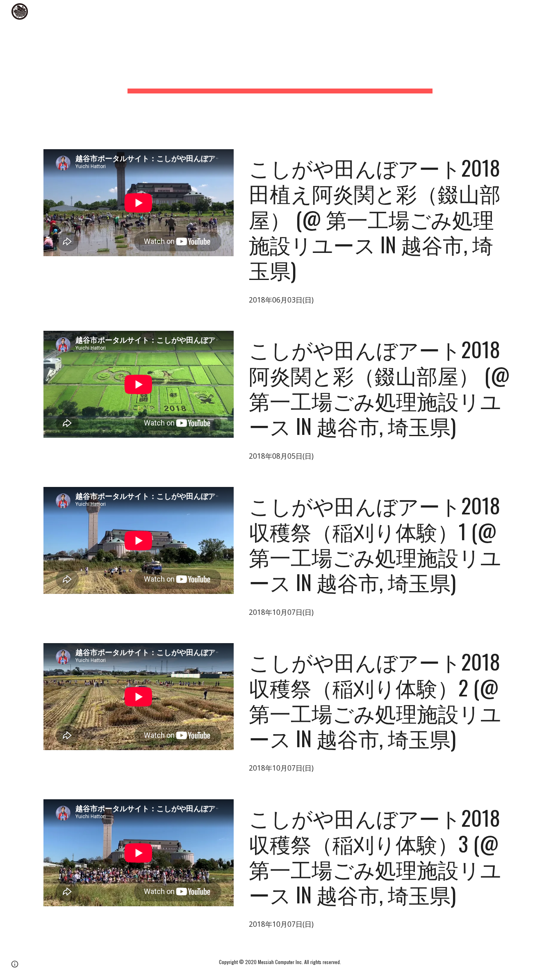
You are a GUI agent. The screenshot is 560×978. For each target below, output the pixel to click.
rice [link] (491, 11)
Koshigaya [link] (448, 11)
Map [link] (527, 11)
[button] (550, 11)
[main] (280, 70)
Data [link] (365, 11)
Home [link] (326, 11)
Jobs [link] (402, 11)
